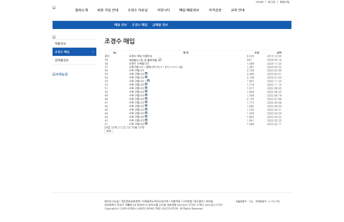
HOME (260, 1)
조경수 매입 (140, 25)
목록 (108, 131)
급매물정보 (62, 60)
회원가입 (284, 1)
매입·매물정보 (189, 10)
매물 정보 (120, 25)
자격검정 (215, 10)
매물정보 (60, 43)
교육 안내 (237, 10)
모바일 (209, 201)
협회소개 (81, 10)
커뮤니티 (163, 10)
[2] (124, 127)
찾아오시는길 (111, 201)
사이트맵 (187, 201)
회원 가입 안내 (107, 10)
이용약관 (175, 201)
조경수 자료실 (138, 10)
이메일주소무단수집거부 (155, 201)
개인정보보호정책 (130, 201)
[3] (129, 127)
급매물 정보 (160, 25)
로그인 (271, 1)
